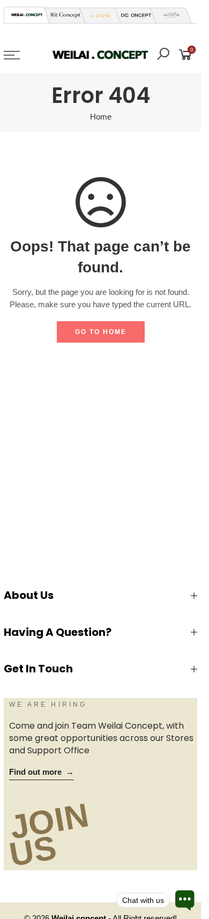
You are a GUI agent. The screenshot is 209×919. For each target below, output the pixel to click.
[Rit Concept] (62, 15)
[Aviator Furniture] (168, 15)
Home (100, 117)
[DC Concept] (133, 15)
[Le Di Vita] (97, 15)
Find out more (41, 772)
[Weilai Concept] (27, 14)
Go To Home (100, 332)
